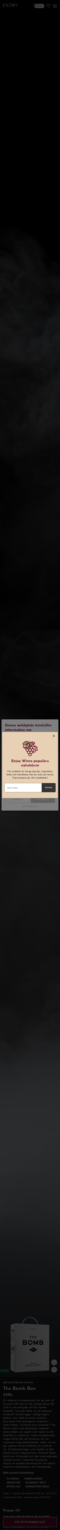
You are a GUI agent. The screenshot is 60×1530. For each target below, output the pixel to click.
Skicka (48, 788)
